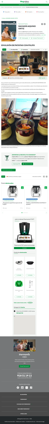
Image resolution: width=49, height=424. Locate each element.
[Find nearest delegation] (2, 2)
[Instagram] (26, 387)
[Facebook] (17, 387)
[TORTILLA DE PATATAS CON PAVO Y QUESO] (36, 192)
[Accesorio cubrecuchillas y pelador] (19, 262)
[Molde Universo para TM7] (19, 283)
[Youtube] (22, 387)
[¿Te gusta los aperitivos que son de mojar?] (12, 192)
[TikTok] (31, 387)
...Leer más (43, 35)
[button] (47, 2)
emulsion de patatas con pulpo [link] (32, 7)
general (23, 7)
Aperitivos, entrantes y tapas (8, 199)
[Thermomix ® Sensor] (30, 283)
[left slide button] (2, 212)
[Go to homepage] (24, 2)
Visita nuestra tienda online (24, 4)
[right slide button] (46, 212)
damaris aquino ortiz (17, 7)
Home (2, 7)
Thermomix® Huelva (8, 7)
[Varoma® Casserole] (30, 262)
